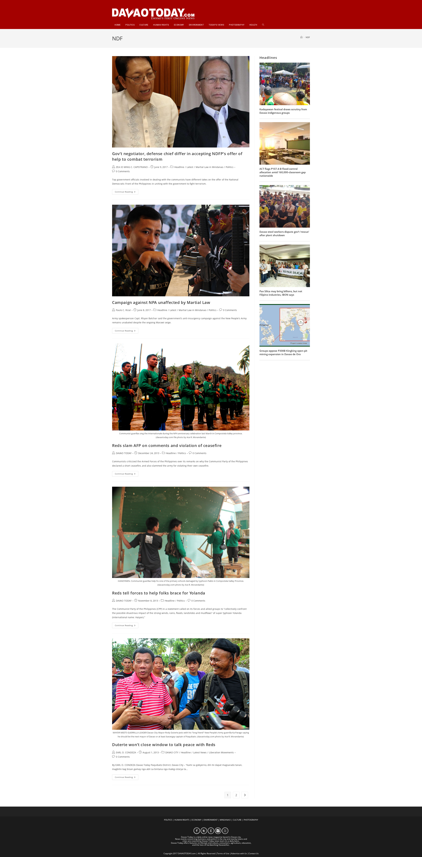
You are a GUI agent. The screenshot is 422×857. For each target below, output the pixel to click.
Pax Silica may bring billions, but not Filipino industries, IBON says (280, 293)
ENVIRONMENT (211, 819)
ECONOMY (196, 819)
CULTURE (237, 819)
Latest (190, 167)
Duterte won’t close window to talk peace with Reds (163, 744)
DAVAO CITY (171, 752)
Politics (229, 167)
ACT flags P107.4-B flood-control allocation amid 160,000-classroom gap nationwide (282, 172)
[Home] (301, 37)
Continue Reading (126, 192)
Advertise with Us (239, 853)
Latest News (200, 752)
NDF (308, 37)
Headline (179, 167)
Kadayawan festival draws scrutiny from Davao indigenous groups (283, 111)
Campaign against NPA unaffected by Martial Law (161, 302)
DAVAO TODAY (124, 453)
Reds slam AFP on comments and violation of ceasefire (167, 445)
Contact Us (254, 853)
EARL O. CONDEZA (126, 752)
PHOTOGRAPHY (251, 819)
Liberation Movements (221, 752)
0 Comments (123, 171)
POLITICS (168, 819)
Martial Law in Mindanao (209, 167)
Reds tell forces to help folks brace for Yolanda (158, 593)
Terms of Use (223, 853)
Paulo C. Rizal (123, 310)
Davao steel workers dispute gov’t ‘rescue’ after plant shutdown (284, 233)
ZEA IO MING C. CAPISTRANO (132, 167)
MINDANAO (225, 819)
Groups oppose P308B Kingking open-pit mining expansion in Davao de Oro (283, 352)
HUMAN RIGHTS (181, 819)
